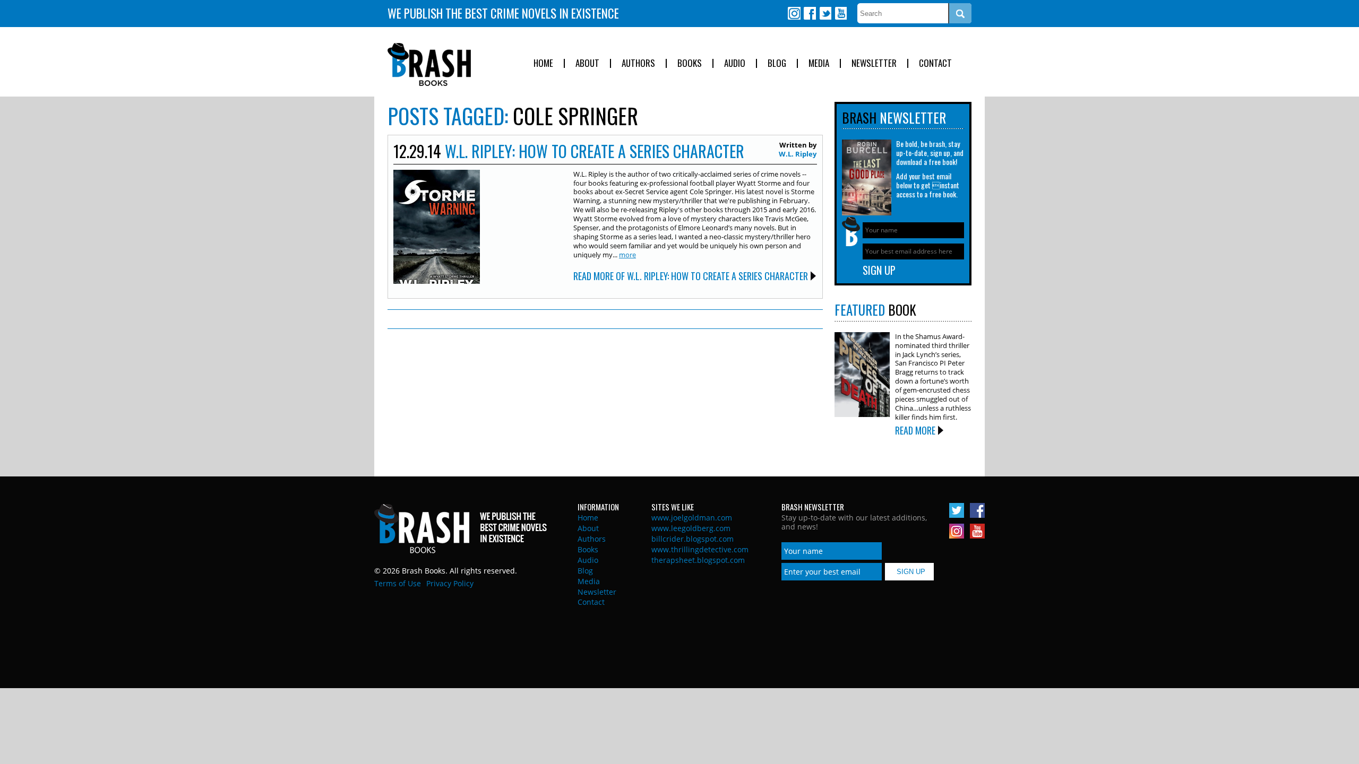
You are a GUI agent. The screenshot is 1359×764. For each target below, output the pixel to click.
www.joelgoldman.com (691, 518)
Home (543, 63)
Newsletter (874, 63)
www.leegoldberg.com (690, 528)
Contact (935, 63)
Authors (638, 63)
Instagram (794, 13)
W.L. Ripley (797, 154)
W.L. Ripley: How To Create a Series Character (594, 151)
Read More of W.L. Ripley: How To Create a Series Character (690, 276)
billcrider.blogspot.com (692, 539)
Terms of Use (397, 583)
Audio (734, 63)
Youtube (840, 13)
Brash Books (429, 64)
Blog (777, 63)
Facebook (809, 13)
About (587, 63)
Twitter (825, 13)
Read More (915, 430)
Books (689, 63)
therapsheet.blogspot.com (698, 560)
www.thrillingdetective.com (700, 549)
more (627, 254)
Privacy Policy (450, 583)
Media (818, 63)
